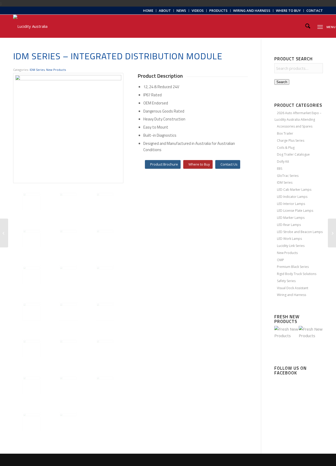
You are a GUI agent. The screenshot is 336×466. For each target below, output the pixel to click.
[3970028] (105, 348)
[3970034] (68, 385)
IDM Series (37, 70)
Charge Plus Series (290, 140)
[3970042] (68, 311)
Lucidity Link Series (290, 245)
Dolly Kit (283, 161)
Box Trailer (285, 133)
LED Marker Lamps (290, 217)
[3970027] (105, 385)
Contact (314, 10)
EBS (279, 168)
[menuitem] (148, 10)
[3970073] (105, 238)
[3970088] (68, 274)
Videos (198, 10)
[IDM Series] (68, 128)
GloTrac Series (287, 175)
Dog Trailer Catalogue (293, 154)
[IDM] (105, 201)
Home (148, 10)
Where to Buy (288, 10)
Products (218, 10)
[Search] (308, 26)
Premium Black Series (293, 266)
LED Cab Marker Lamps (294, 189)
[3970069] (31, 238)
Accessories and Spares (294, 126)
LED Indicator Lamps (292, 196)
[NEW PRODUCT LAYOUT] (4, 233)
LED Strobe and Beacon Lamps (300, 232)
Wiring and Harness (251, 10)
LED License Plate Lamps (295, 210)
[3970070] (68, 238)
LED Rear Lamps (289, 225)
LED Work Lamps (289, 238)
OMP (280, 260)
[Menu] (320, 26)
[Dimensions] (31, 421)
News (181, 10)
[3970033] (68, 348)
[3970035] (31, 311)
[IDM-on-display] (68, 201)
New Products (56, 70)
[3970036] (105, 311)
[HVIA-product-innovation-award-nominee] (68, 421)
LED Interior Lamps (291, 204)
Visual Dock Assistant (292, 288)
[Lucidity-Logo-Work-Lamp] (30, 26)
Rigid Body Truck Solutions (296, 274)
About (165, 10)
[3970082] (31, 274)
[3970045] (31, 348)
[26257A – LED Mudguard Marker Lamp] (332, 233)
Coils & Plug (286, 147)
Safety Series (286, 281)
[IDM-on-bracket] (105, 274)
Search (281, 82)
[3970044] (31, 385)
